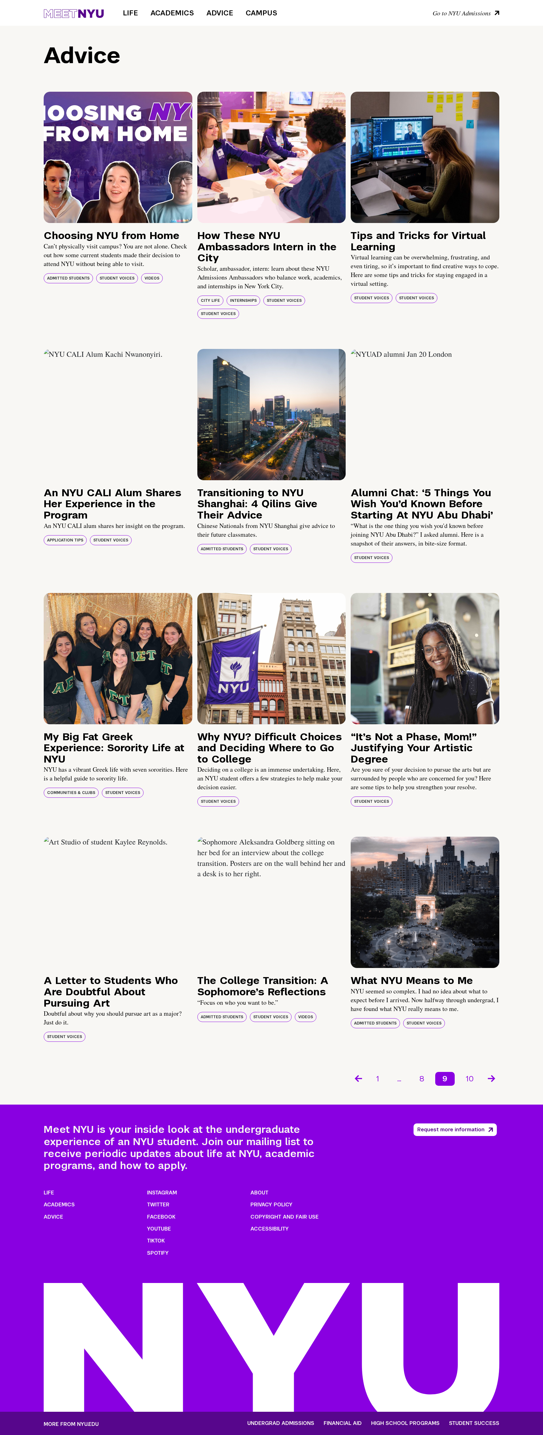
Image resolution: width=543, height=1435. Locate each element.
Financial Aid (343, 1423)
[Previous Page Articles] (358, 1078)
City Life (210, 300)
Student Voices (117, 278)
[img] (118, 157)
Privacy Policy (271, 1204)
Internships (243, 300)
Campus (261, 13)
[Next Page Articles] (492, 1078)
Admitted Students (68, 278)
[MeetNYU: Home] (74, 13)
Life (130, 13)
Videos (152, 278)
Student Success (474, 1423)
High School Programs (405, 1423)
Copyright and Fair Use (284, 1217)
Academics (172, 13)
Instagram (162, 1192)
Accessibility (269, 1229)
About (259, 1192)
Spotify (158, 1253)
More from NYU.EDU (71, 1424)
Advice (219, 13)
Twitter (158, 1204)
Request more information (451, 1129)
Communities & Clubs (71, 792)
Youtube (159, 1229)
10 (470, 1079)
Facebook (161, 1217)
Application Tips (65, 540)
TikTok (156, 1240)
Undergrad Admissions (280, 1423)
